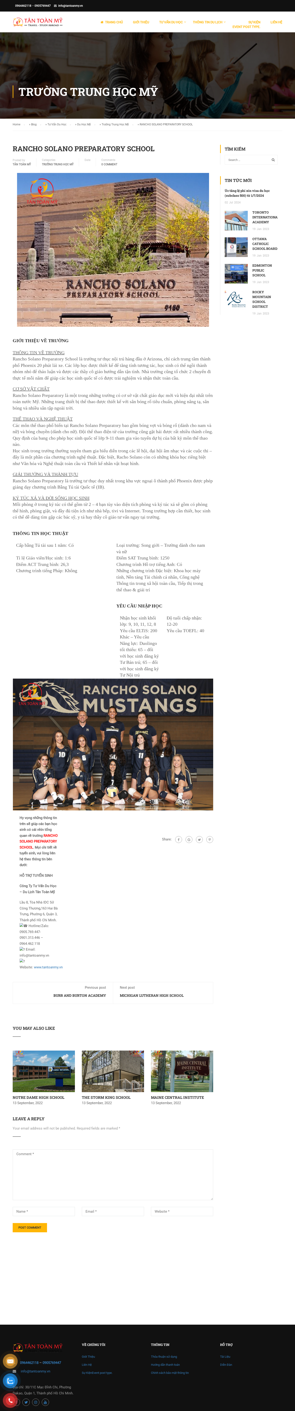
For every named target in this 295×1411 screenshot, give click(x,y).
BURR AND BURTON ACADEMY (79, 995)
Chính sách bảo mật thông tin (170, 1373)
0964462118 (23, 5)
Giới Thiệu (141, 22)
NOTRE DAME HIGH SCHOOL (38, 1097)
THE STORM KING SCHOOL (106, 1097)
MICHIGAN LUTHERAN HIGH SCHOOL (152, 995)
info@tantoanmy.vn (70, 5)
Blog (34, 124)
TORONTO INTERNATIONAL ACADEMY (265, 217)
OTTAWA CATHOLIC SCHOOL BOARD (264, 244)
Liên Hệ (276, 22)
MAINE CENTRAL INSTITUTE (177, 1097)
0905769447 (43, 5)
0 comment (109, 164)
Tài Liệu (225, 1356)
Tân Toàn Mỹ (22, 164)
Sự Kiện (246, 24)
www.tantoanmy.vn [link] (48, 967)
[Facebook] (178, 839)
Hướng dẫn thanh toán (165, 1364)
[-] (38, 24)
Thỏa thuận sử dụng (164, 1356)
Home (16, 124)
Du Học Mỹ (84, 124)
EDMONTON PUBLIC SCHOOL (262, 270)
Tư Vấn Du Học (56, 124)
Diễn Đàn (226, 1364)
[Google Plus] (189, 839)
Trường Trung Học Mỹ (115, 124)
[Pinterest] (209, 839)
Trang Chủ (114, 22)
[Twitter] (199, 839)
